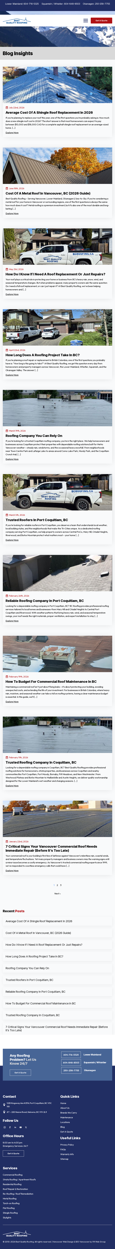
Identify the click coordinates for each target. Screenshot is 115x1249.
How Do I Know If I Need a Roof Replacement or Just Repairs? (44, 944)
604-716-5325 (31, 3)
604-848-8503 (72, 3)
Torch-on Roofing (11, 1203)
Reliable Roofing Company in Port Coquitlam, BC (35, 991)
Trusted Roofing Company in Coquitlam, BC (33, 1015)
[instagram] (4, 1127)
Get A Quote (66, 1131)
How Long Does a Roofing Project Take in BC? (34, 956)
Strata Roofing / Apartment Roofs (19, 1179)
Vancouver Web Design (63, 1241)
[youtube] (20, 1127)
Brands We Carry (68, 1112)
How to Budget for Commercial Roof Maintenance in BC (41, 1003)
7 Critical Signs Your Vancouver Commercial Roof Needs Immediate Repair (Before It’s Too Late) (57, 1028)
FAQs (63, 1149)
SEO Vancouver (82, 1241)
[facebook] (10, 1127)
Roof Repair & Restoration (15, 1189)
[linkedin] (15, 1127)
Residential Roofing (12, 1184)
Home (63, 1103)
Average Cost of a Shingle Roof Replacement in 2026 (39, 921)
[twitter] (26, 1127)
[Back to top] (109, 1243)
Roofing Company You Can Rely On (27, 968)
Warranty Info (67, 1154)
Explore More (12, 132)
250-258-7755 (102, 3)
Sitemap (64, 1159)
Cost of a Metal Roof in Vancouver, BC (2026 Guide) (38, 933)
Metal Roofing (9, 1198)
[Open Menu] (85, 20)
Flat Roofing (9, 1208)
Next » (57, 893)
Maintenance (66, 1117)
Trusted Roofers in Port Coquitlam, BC (29, 980)
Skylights (7, 1217)
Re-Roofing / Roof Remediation (18, 1193)
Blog (62, 1127)
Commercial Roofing (12, 1174)
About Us (64, 1107)
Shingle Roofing (10, 1212)
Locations (65, 1122)
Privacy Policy (67, 1144)
